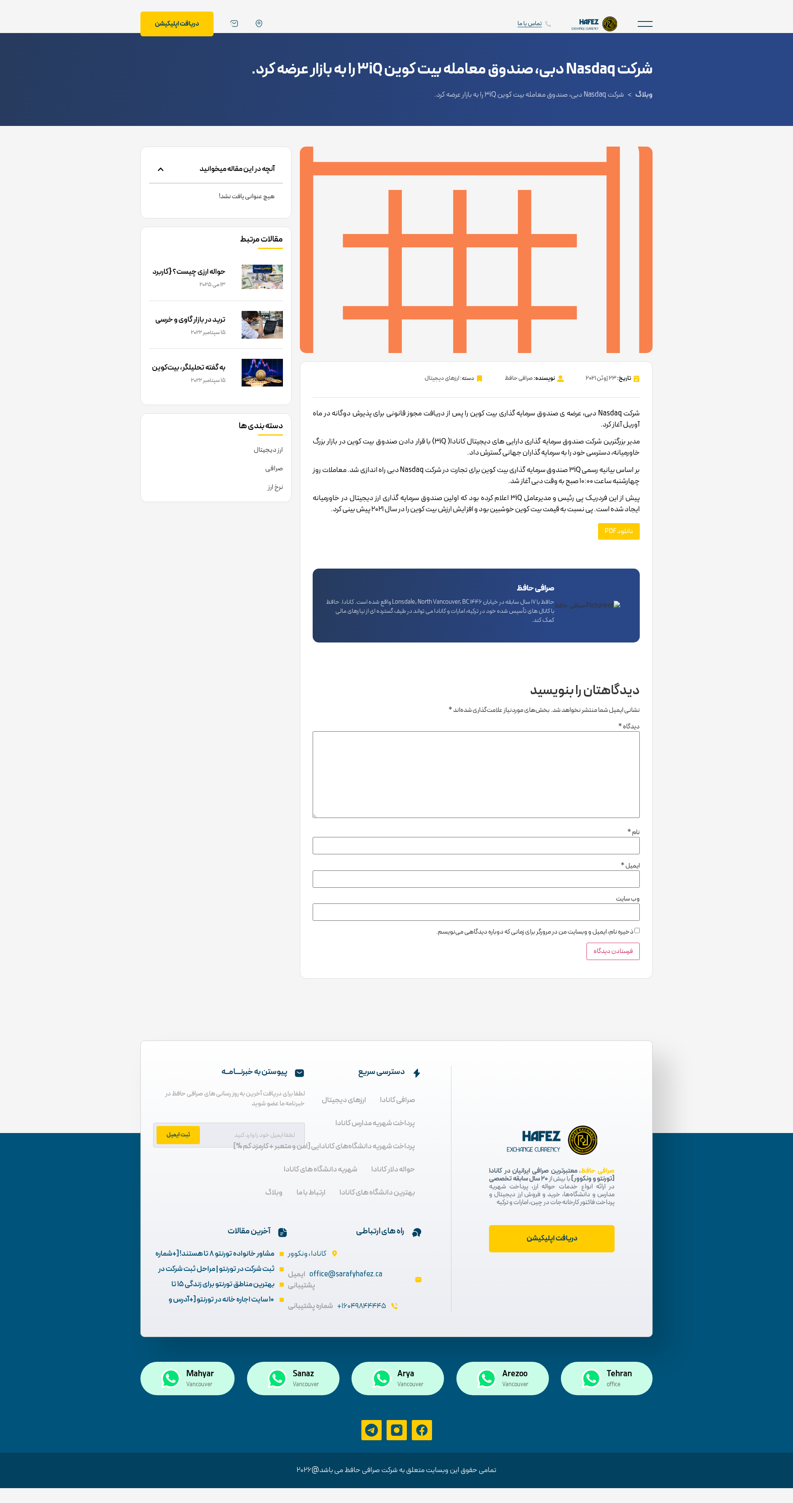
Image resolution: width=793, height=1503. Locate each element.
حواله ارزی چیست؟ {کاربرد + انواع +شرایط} (189, 277)
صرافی (274, 468)
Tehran (619, 1374)
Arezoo (514, 1374)
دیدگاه (629, 726)
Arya (405, 1374)
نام (633, 832)
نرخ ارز (275, 487)
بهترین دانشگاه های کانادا (377, 1192)
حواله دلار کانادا (393, 1169)
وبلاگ (644, 94)
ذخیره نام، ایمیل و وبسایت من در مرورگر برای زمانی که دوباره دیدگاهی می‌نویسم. (535, 932)
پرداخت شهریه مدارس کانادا (375, 1123)
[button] (645, 24)
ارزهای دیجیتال (442, 378)
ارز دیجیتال (268, 450)
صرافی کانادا (397, 1100)
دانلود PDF (619, 531)
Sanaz (303, 1374)
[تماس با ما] (548, 24)
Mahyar (200, 1374)
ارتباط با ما (311, 1192)
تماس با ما (530, 23)
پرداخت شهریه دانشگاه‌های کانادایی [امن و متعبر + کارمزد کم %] (324, 1146)
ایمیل (630, 866)
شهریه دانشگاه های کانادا (320, 1169)
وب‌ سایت (628, 899)
